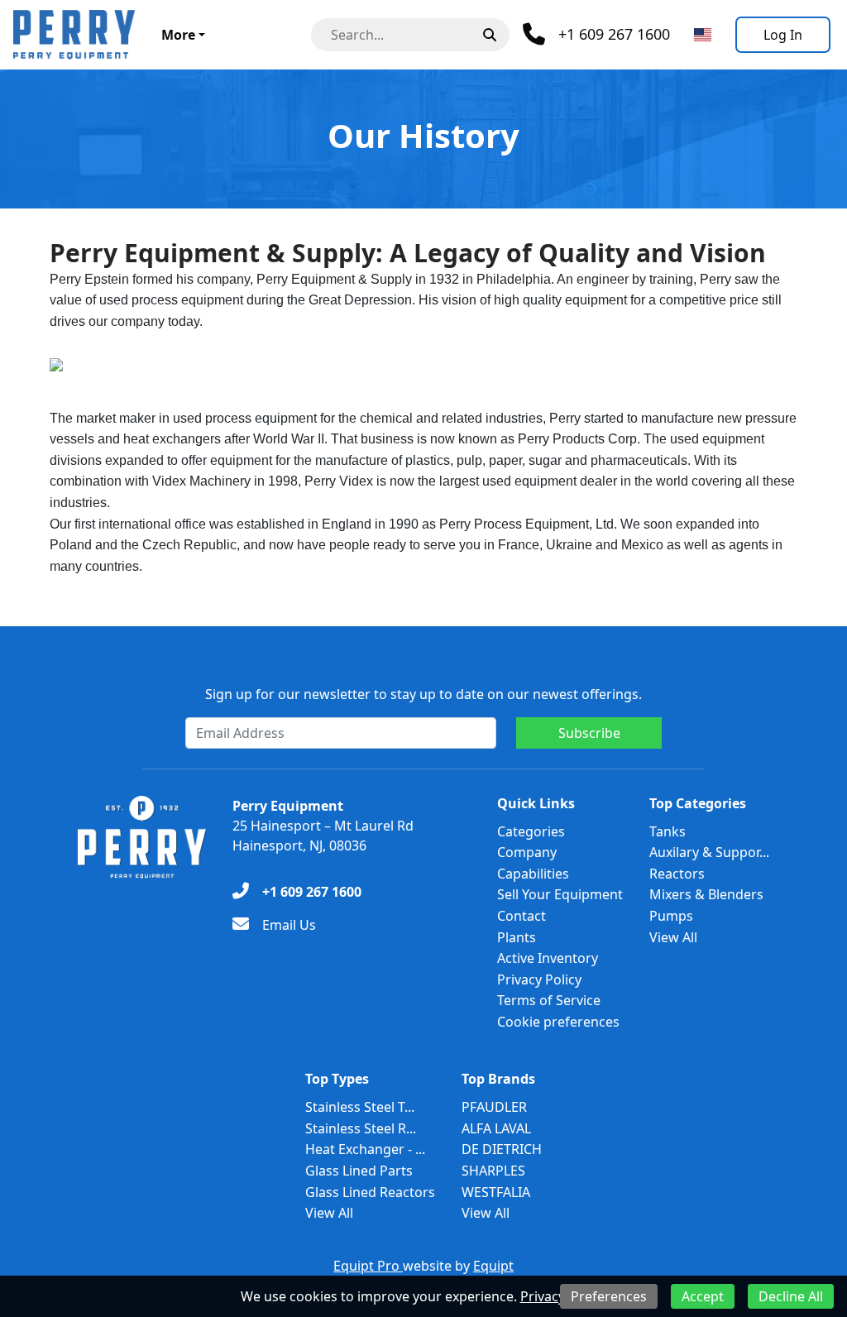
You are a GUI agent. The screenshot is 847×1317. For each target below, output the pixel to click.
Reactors (677, 873)
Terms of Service (549, 1000)
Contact (521, 916)
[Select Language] (702, 34)
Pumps (671, 916)
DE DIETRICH (502, 1149)
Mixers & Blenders (706, 894)
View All (673, 937)
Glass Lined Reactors (370, 1192)
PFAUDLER (494, 1107)
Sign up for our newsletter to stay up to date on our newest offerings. (423, 694)
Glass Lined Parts (359, 1170)
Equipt (493, 1266)
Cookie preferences (558, 1022)
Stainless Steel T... (359, 1107)
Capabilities (533, 873)
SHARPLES (493, 1170)
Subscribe (589, 733)
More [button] (178, 35)
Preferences (609, 1296)
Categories (531, 831)
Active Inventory (547, 958)
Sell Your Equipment (560, 894)
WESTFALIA (496, 1192)
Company (527, 852)
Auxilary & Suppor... (709, 852)
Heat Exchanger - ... (365, 1149)
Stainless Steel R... (360, 1128)
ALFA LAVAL (496, 1128)
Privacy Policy (539, 979)
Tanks (667, 831)
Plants (516, 937)
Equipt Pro (368, 1266)
